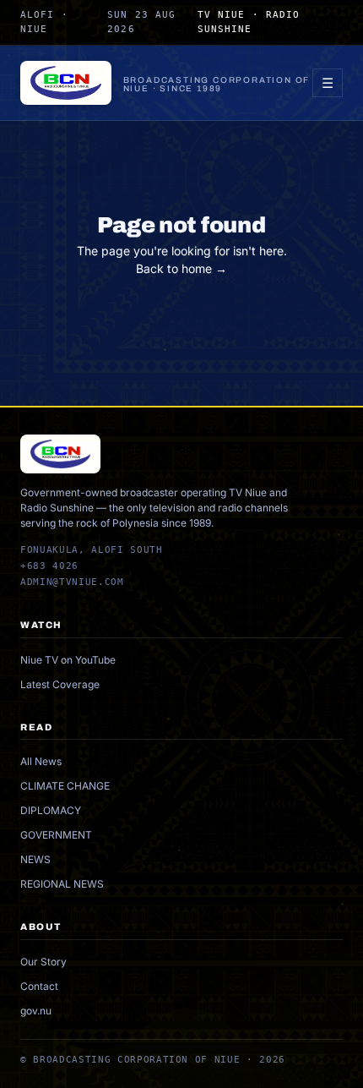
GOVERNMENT (56, 834)
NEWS (35, 859)
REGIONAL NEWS (62, 884)
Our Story (43, 961)
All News (41, 761)
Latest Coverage (60, 684)
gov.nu (35, 1010)
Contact (39, 986)
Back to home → (181, 268)
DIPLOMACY (50, 810)
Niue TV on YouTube (68, 659)
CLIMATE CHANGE (65, 785)
